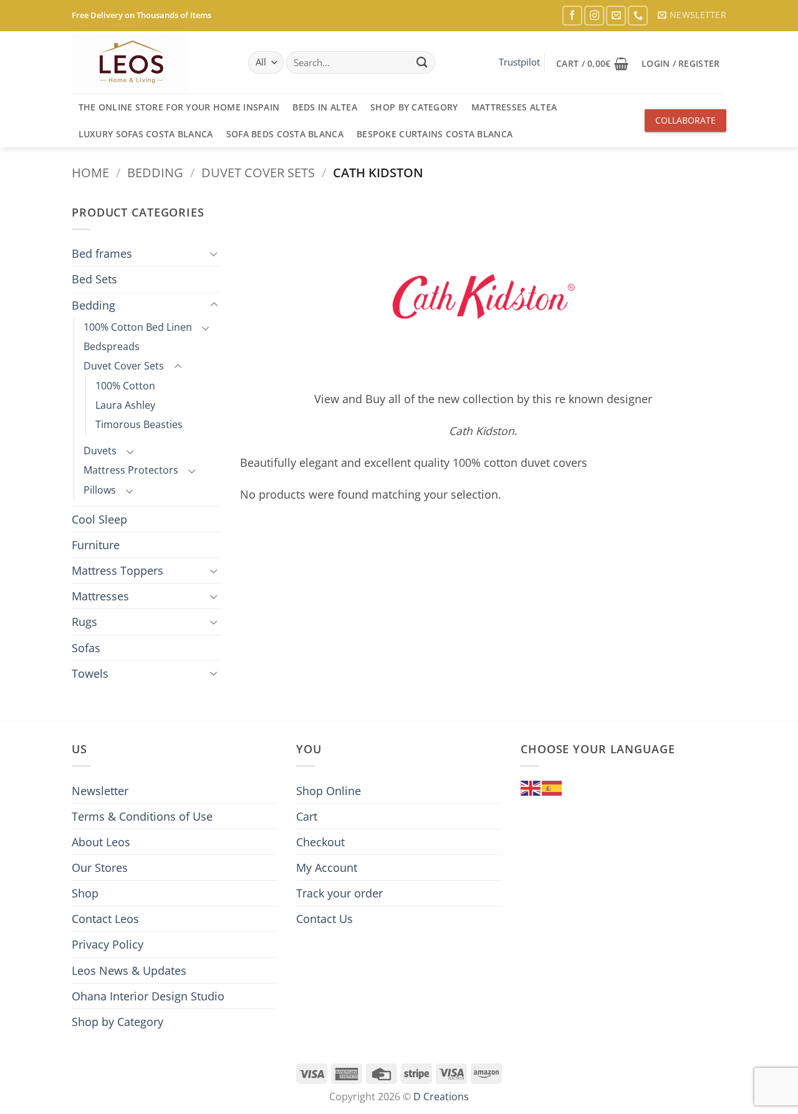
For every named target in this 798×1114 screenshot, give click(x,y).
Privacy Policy (107, 944)
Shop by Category (414, 107)
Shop (85, 893)
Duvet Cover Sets (258, 172)
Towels (90, 673)
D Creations (441, 1096)
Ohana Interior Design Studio (148, 996)
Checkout (320, 841)
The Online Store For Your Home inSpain (179, 107)
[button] (692, 15)
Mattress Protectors (131, 470)
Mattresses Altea (514, 107)
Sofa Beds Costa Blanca (285, 134)
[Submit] (421, 62)
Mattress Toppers (117, 570)
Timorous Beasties (139, 424)
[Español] (552, 786)
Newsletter (100, 790)
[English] (531, 786)
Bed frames (102, 253)
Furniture (96, 544)
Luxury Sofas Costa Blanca (146, 134)
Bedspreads (112, 346)
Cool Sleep (99, 519)
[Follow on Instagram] (594, 16)
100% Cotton (125, 386)
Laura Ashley (125, 405)
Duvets (100, 450)
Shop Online (328, 790)
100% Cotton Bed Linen (138, 327)
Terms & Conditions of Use (142, 816)
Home (90, 172)
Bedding (155, 172)
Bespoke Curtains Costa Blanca (434, 134)
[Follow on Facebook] (572, 16)
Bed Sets (94, 278)
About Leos (101, 841)
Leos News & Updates (129, 970)
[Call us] (638, 16)
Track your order (339, 893)
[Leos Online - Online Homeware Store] (134, 62)
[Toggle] (213, 253)
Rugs (84, 621)
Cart (306, 816)
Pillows (100, 490)
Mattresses (100, 596)
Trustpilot (519, 62)
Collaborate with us (685, 123)
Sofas (86, 647)
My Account (326, 867)
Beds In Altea (324, 107)
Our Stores (100, 867)
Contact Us (324, 918)
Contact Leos (105, 918)
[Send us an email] (616, 16)
